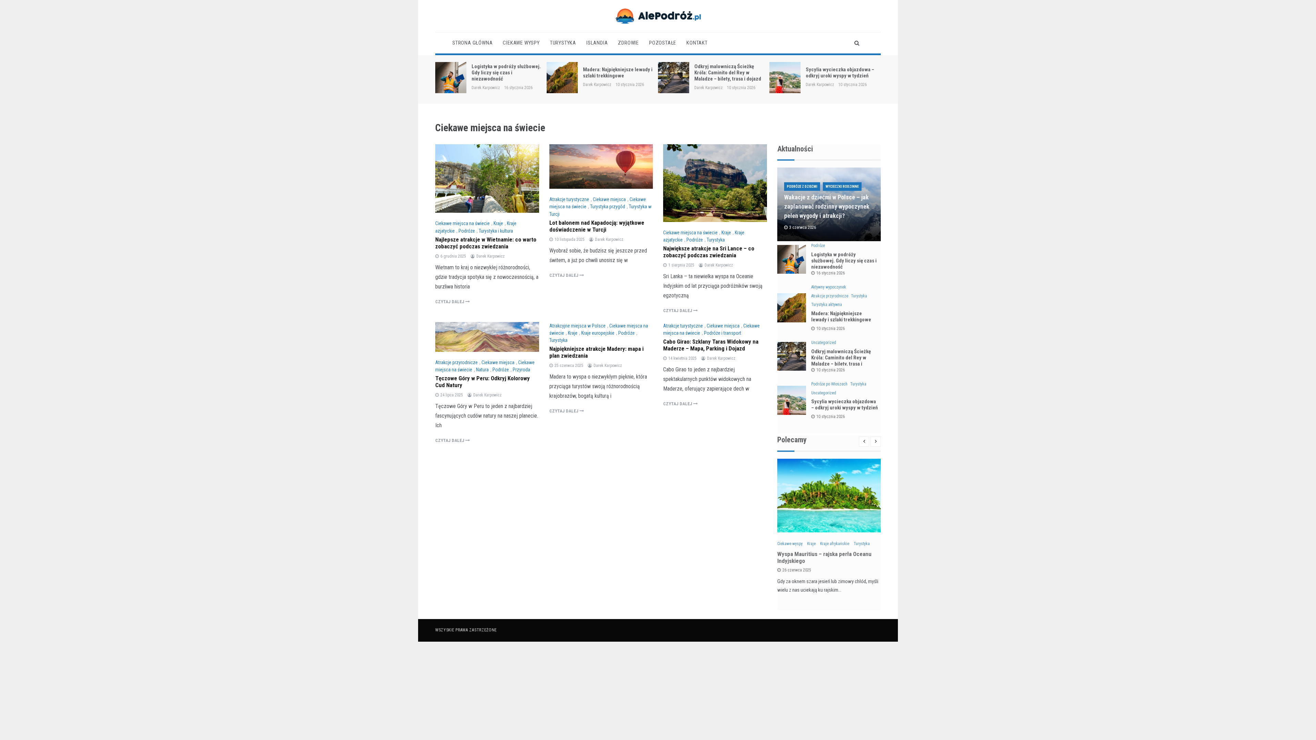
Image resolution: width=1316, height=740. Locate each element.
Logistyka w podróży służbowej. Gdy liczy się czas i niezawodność (506, 72)
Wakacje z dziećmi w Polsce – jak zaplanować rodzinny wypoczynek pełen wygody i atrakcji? (826, 206)
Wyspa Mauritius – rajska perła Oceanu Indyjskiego (824, 557)
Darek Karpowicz (486, 87)
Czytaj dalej (450, 301)
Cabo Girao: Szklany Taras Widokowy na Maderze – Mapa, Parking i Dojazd (710, 345)
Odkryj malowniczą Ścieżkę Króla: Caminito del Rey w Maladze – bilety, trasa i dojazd (727, 72)
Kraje (498, 223)
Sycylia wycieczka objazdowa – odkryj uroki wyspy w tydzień (840, 72)
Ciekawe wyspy (521, 43)
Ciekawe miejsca (609, 199)
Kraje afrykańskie (834, 543)
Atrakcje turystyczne (569, 199)
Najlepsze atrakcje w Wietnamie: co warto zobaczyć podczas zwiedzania (485, 243)
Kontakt (697, 43)
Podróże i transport (722, 333)
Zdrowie (628, 43)
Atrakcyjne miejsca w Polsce (577, 326)
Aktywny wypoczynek (828, 287)
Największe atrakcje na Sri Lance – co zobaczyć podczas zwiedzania (708, 252)
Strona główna (472, 43)
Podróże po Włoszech (829, 384)
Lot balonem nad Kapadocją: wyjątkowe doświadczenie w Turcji (596, 226)
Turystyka (563, 43)
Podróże (467, 231)
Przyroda (521, 369)
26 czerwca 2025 (796, 570)
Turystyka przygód (607, 206)
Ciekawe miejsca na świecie (462, 223)
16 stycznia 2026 (830, 273)
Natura (482, 369)
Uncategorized (823, 342)
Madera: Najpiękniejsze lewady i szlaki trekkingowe (618, 72)
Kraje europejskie (597, 333)
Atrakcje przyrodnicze (456, 362)
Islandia (597, 43)
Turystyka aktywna (826, 304)
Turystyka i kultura (496, 231)
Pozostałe (662, 43)
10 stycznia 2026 (830, 328)
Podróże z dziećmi (802, 186)
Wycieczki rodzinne (842, 186)
